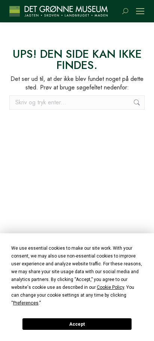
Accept (77, 324)
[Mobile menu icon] (140, 11)
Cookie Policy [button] (110, 287)
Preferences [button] (25, 303)
